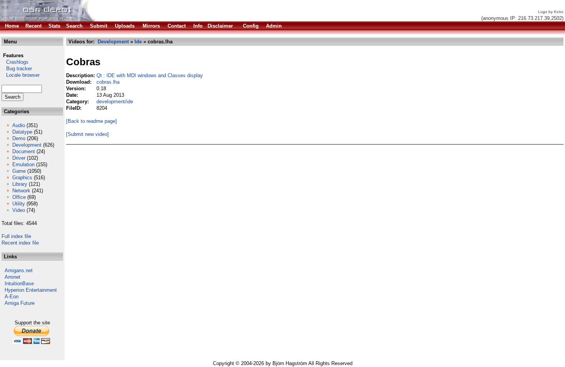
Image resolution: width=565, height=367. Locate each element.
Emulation (23, 164)
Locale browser (21, 75)
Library (19, 184)
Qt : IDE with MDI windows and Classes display (149, 75)
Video (18, 210)
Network (21, 190)
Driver (18, 158)
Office (19, 197)
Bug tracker (17, 68)
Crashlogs (15, 62)
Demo (18, 138)
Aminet (12, 277)
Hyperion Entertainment (31, 290)
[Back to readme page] (91, 121)
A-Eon (11, 296)
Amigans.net (19, 270)
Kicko (558, 12)
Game (19, 171)
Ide (138, 42)
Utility (18, 204)
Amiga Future (20, 303)
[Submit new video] (87, 134)
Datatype (22, 132)
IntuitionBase (19, 283)
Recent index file (20, 243)
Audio (18, 125)
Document (23, 151)
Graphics (22, 177)
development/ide (114, 101)
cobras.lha (108, 82)
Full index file (16, 236)
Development (27, 145)
